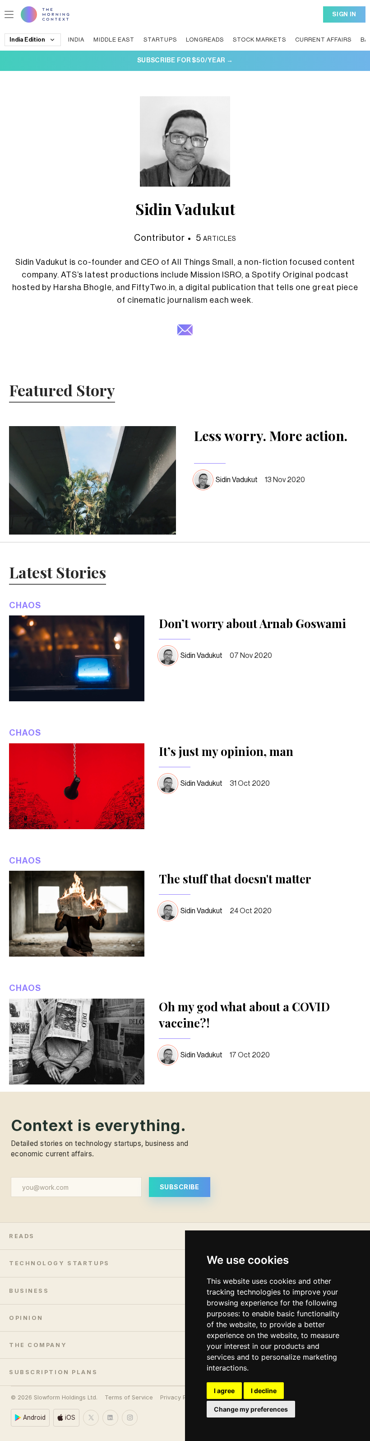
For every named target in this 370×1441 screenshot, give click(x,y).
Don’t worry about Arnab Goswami (252, 623)
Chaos (25, 605)
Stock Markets (259, 39)
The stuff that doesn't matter (235, 879)
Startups (160, 39)
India (76, 39)
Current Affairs (323, 39)
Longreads (205, 39)
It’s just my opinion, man (226, 751)
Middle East (113, 39)
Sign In (344, 14)
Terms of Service (129, 1397)
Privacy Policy (179, 1397)
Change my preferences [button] (251, 1409)
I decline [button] (264, 1390)
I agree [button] (224, 1390)
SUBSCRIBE (179, 1187)
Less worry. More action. (270, 436)
